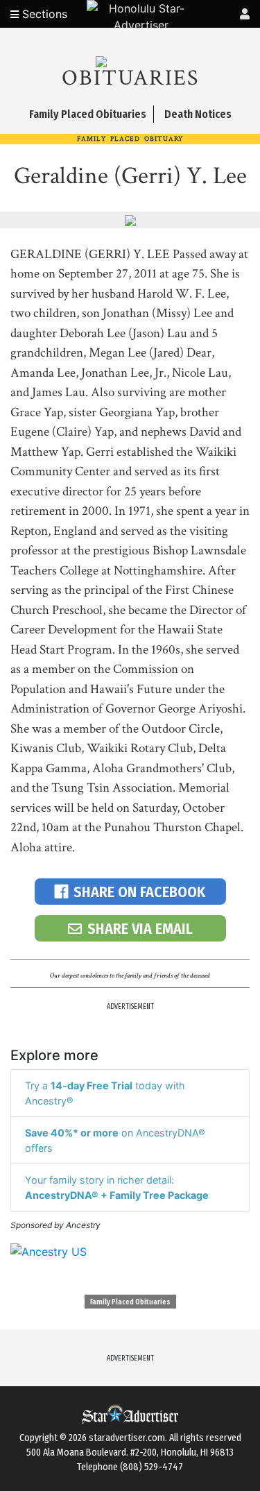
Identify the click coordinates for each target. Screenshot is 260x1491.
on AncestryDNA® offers (115, 1140)
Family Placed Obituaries (130, 1302)
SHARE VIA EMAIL (140, 928)
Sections (43, 14)
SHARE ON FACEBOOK (139, 892)
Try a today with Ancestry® (105, 1093)
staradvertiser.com (127, 1438)
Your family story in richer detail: (117, 1187)
